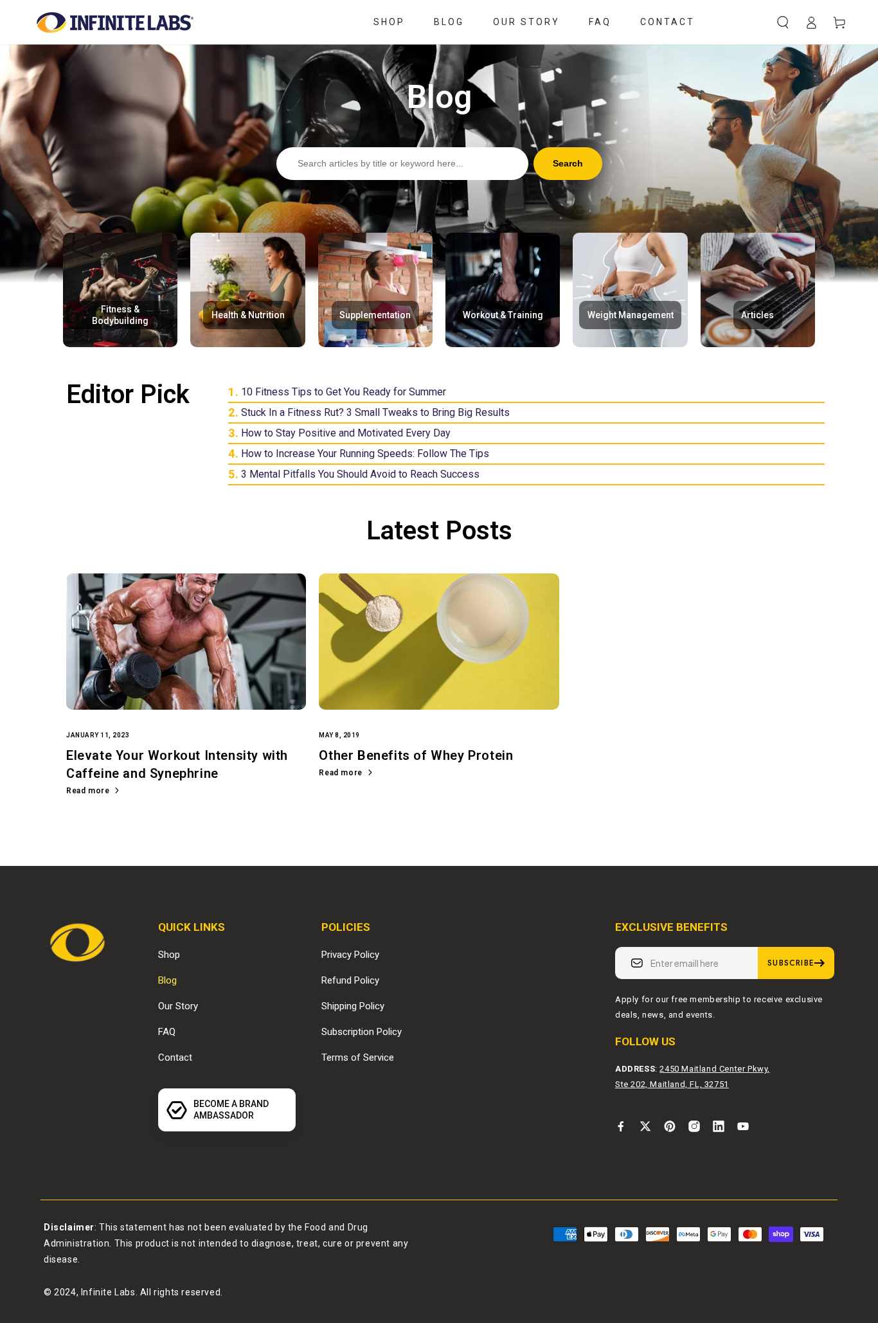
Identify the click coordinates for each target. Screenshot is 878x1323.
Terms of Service (357, 1057)
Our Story (178, 1006)
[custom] (621, 1126)
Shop (169, 954)
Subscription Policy (361, 1032)
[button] (783, 22)
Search (568, 163)
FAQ (166, 1032)
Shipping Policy (352, 1006)
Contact (175, 1057)
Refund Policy (350, 980)
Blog (167, 980)
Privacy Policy (350, 954)
